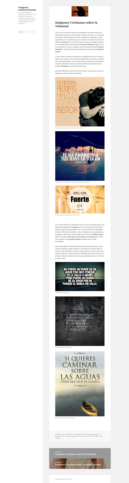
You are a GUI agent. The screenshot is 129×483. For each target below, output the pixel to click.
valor (101, 436)
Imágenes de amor (80, 434)
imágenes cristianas (76, 436)
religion (97, 436)
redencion (91, 436)
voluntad (57, 438)
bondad (57, 436)
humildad (67, 436)
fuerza (62, 436)
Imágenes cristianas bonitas (27, 8)
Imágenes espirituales (92, 434)
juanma (70, 434)
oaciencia (85, 436)
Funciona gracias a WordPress (63, 479)
